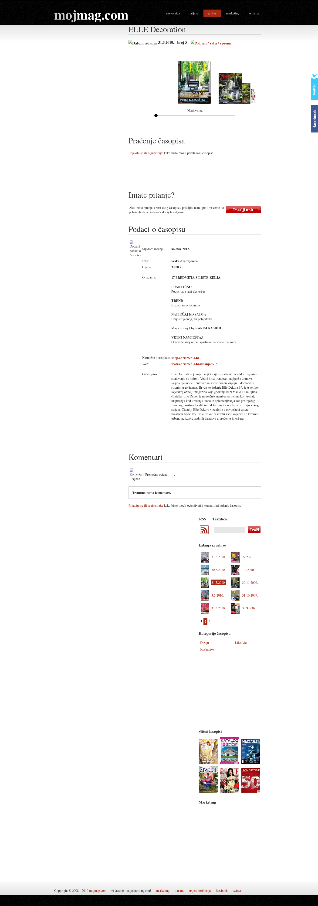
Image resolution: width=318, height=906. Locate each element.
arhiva (212, 13)
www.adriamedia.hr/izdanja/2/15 (194, 363)
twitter (237, 890)
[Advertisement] (213, 174)
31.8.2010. (218, 557)
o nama (254, 13)
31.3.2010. (218, 608)
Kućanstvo (207, 649)
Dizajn (204, 642)
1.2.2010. (248, 569)
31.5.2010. (218, 582)
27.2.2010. (249, 557)
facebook (222, 890)
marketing (232, 13)
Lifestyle (241, 642)
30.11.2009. (250, 582)
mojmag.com (97, 890)
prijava (193, 13)
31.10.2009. (250, 595)
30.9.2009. (249, 608)
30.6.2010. (218, 569)
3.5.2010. (217, 595)
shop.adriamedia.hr (185, 357)
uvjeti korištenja (200, 890)
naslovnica (173, 13)
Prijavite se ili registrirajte (146, 153)
